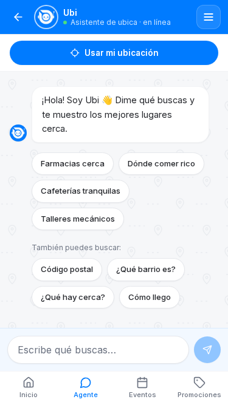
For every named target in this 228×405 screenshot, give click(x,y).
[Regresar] (18, 17)
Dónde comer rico (161, 163)
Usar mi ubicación (122, 53)
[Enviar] (207, 349)
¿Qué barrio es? (146, 269)
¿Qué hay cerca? (73, 297)
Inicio (28, 394)
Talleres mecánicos (78, 218)
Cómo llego (149, 297)
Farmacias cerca (73, 163)
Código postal (67, 269)
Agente (86, 394)
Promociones (199, 394)
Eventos (142, 394)
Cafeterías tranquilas (80, 191)
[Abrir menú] (208, 17)
